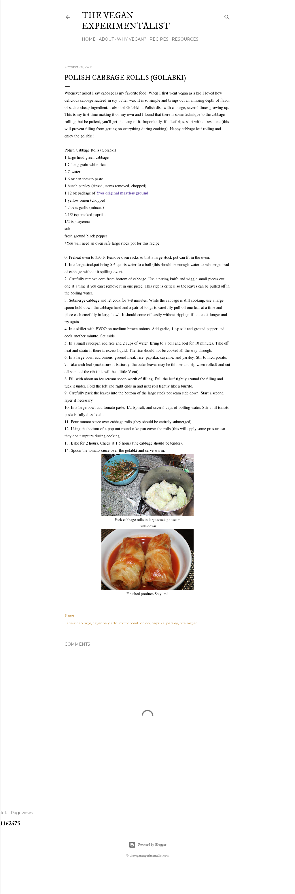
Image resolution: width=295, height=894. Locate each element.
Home (89, 39)
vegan (192, 623)
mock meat (129, 623)
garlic (113, 623)
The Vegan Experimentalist (126, 21)
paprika (158, 623)
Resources (185, 39)
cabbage (84, 623)
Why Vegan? (131, 39)
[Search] (227, 16)
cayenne (100, 623)
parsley (172, 623)
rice (183, 623)
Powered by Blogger (152, 844)
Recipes (159, 39)
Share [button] (69, 615)
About (106, 39)
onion (145, 623)
